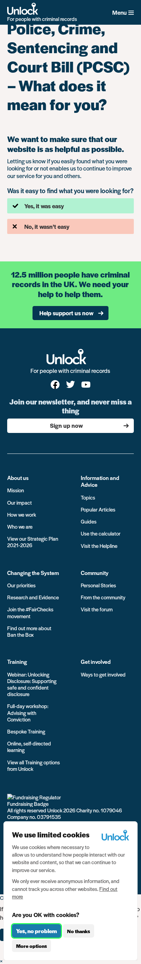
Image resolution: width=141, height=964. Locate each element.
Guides (89, 521)
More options (31, 945)
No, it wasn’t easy (46, 226)
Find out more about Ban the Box (29, 631)
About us (18, 478)
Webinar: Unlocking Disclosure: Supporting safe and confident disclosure (31, 684)
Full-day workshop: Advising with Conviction (27, 712)
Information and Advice (100, 481)
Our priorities (21, 585)
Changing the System (33, 573)
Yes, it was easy (44, 206)
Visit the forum (97, 609)
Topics (88, 497)
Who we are (20, 526)
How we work (21, 514)
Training (17, 662)
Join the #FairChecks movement (30, 612)
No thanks (78, 931)
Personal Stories (98, 585)
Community (94, 573)
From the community (103, 597)
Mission (15, 490)
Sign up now (66, 425)
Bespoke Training (26, 731)
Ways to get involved (103, 674)
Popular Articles (98, 509)
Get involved (96, 662)
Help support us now (66, 313)
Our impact (19, 502)
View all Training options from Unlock (33, 765)
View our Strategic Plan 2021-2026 (32, 542)
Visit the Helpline (99, 545)
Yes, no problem (36, 931)
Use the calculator (100, 533)
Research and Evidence (33, 597)
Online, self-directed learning (29, 746)
